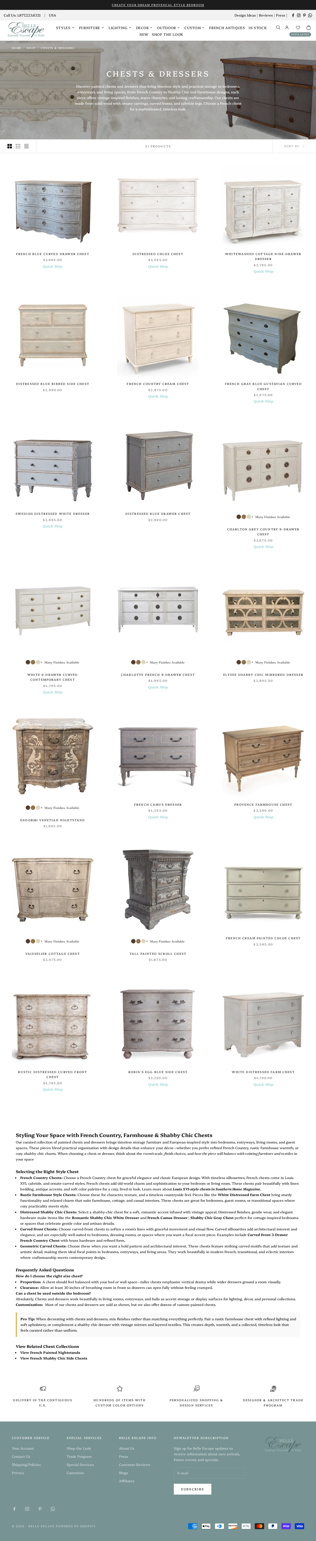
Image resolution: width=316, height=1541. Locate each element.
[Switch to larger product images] (9, 146)
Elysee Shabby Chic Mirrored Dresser (263, 674)
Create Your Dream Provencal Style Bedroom (158, 5)
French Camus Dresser (158, 804)
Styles (63, 27)
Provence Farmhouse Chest (263, 804)
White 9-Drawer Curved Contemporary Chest (52, 676)
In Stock (258, 27)
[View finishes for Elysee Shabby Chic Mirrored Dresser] (263, 662)
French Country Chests (40, 1177)
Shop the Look (167, 34)
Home (16, 48)
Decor (142, 27)
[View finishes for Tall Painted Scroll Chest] (158, 941)
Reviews (266, 15)
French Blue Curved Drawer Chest (52, 254)
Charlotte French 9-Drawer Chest (158, 674)
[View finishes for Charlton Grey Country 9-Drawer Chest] (263, 516)
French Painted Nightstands (55, 1352)
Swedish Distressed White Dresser (53, 513)
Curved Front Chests (38, 1228)
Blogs (123, 1472)
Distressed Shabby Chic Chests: (48, 1211)
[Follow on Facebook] (293, 15)
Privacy (18, 1472)
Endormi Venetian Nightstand (52, 820)
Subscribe (192, 1489)
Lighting (118, 27)
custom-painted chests (196, 1304)
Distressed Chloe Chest (158, 254)
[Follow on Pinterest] (304, 15)
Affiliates (300, 34)
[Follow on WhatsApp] (310, 15)
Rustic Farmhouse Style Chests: (48, 1194)
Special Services (80, 1464)
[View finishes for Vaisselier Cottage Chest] (52, 941)
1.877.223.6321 (29, 15)
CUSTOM (192, 27)
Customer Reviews (134, 1464)
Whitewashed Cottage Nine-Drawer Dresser (263, 256)
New (143, 34)
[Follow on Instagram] (298, 15)
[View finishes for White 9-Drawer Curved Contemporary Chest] (52, 662)
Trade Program (79, 1456)
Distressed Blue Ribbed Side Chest (52, 383)
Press (280, 15)
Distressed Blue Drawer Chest (158, 513)
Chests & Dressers (57, 48)
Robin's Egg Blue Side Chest (158, 1072)
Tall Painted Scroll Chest (158, 953)
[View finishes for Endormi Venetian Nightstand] (52, 807)
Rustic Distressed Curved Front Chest (52, 1074)
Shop (31, 48)
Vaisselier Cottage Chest (52, 953)
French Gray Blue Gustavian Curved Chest (263, 386)
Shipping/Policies (26, 1464)
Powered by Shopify (76, 1526)
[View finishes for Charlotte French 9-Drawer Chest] (158, 662)
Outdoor (166, 27)
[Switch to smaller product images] (18, 146)
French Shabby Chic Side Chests (58, 1358)
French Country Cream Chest (158, 383)
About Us (126, 1448)
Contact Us (21, 1456)
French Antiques (227, 27)
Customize (75, 1472)
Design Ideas (245, 15)
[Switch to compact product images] (26, 146)
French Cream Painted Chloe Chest (263, 938)
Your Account (23, 1448)
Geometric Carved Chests (42, 1245)
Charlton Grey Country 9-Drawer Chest (263, 531)
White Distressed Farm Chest (263, 1072)
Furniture (89, 27)
